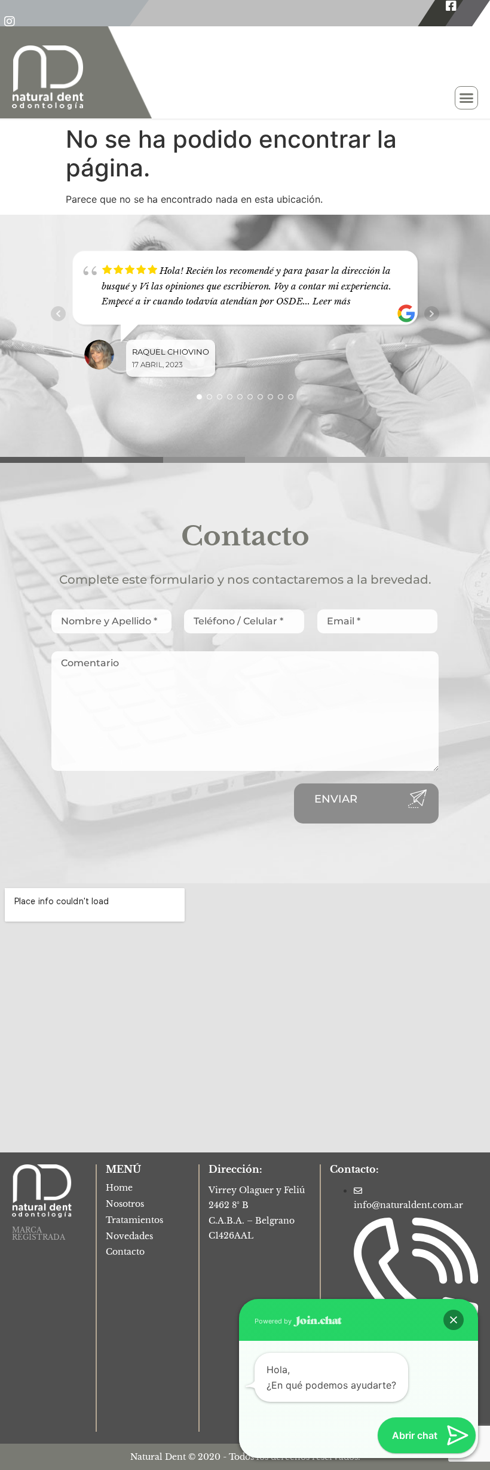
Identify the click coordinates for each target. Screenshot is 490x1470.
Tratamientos (134, 1220)
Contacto (125, 1251)
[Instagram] (10, 22)
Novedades (129, 1236)
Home (119, 1187)
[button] (467, 98)
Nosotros (125, 1203)
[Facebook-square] (451, 6)
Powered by (274, 1321)
